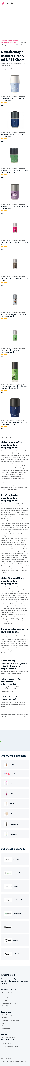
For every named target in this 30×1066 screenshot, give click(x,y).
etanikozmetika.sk (19, 900)
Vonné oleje (5, 1006)
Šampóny (4, 1000)
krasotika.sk (13, 687)
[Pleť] (6, 783)
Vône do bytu (14, 824)
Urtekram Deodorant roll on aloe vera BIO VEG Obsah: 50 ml (14, 387)
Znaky (7, 1061)
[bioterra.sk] (8, 872)
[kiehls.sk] (8, 940)
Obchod (3, 1061)
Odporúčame (23, 1061)
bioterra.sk (16, 873)
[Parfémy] (6, 803)
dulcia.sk (16, 886)
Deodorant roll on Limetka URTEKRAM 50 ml (14, 279)
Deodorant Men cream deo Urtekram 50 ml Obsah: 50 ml (14, 423)
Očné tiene (5, 1025)
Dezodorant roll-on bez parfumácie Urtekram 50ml (13, 99)
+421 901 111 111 (8, 1040)
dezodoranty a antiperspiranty (14, 673)
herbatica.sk (17, 913)
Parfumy (16, 774)
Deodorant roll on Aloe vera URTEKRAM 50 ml (11, 351)
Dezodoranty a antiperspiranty (17, 96)
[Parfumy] (8, 773)
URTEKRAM (13, 43)
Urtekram (3, 384)
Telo (11, 814)
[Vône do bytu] (6, 823)
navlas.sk (16, 954)
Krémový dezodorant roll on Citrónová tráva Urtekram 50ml (14, 171)
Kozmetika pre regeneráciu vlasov (11, 1015)
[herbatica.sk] (8, 913)
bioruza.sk (16, 859)
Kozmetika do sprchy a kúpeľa (10, 1003)
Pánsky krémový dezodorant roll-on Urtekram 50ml (13, 135)
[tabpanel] (15, 253)
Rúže (3, 1023)
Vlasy (11, 793)
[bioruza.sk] (8, 859)
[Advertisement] (15, 22)
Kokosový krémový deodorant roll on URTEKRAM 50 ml (13, 315)
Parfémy (12, 803)
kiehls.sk (16, 940)
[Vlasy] (6, 793)
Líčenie (12, 764)
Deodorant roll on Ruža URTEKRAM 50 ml (14, 243)
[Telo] (6, 813)
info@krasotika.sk (8, 1043)
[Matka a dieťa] (6, 834)
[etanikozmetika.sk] (8, 899)
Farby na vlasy (6, 997)
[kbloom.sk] (8, 926)
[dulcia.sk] (8, 886)
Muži (3, 995)
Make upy (4, 1017)
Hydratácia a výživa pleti (8, 992)
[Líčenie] (6, 764)
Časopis (17, 1061)
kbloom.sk (16, 927)
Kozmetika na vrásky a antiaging (10, 1020)
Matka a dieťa (14, 834)
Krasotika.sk (4, 40)
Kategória (12, 1061)
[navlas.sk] (8, 953)
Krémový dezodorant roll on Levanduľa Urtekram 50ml (14, 207)
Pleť (11, 783)
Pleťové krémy (6, 1028)
